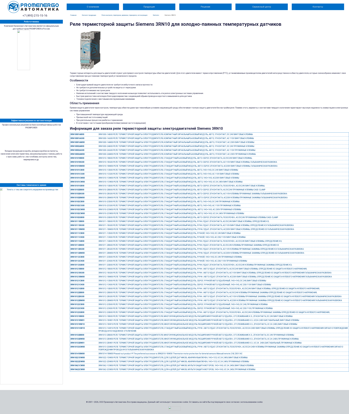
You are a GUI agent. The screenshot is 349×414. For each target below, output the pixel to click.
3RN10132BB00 (77, 335)
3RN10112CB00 (77, 257)
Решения (205, 6)
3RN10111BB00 (77, 221)
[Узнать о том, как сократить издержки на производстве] (31, 286)
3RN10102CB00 (77, 201)
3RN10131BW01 (77, 320)
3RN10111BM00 (77, 229)
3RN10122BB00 (77, 292)
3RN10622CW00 (77, 369)
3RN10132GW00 (77, 347)
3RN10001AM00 (77, 142)
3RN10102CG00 (77, 205)
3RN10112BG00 (77, 249)
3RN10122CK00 (77, 308)
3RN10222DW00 (77, 361)
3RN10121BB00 (77, 269)
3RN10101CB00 (77, 170)
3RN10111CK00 (77, 237)
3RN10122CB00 (77, 304)
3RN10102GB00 (77, 217)
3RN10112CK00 (77, 261)
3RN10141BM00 (77, 353)
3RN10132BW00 (77, 339)
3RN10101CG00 (77, 174)
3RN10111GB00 (77, 241)
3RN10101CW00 (77, 182)
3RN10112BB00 (77, 245)
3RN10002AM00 (77, 154)
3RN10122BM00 (77, 300)
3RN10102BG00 (77, 194)
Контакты (318, 6)
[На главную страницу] (33, 7)
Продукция (149, 6)
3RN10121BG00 (77, 273)
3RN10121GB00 (77, 288)
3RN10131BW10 (77, 324)
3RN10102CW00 (77, 213)
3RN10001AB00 (77, 134)
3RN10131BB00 (77, 316)
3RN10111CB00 (77, 233)
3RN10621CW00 (77, 365)
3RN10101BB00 (77, 158)
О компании (93, 6)
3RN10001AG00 (77, 138)
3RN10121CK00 (77, 285)
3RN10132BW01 (77, 343)
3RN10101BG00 (77, 162)
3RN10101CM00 (77, 178)
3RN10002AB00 (77, 146)
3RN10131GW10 (77, 328)
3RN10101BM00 (77, 166)
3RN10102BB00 (77, 190)
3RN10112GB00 (77, 265)
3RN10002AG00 (77, 150)
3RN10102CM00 (77, 209)
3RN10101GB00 (77, 186)
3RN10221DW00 (77, 357)
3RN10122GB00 (77, 312)
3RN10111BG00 (77, 225)
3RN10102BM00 (77, 197)
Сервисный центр (261, 6)
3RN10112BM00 (77, 253)
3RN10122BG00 (77, 296)
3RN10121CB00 (77, 281)
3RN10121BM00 (77, 277)
